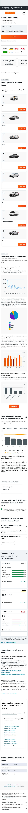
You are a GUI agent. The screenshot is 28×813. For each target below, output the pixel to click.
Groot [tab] (15, 428)
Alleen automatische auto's (9, 41)
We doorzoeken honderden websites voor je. (12, 805)
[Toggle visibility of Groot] (11, 327)
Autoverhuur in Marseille (10, 741)
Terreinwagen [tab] (23, 428)
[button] (26, 8)
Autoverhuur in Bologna (10, 728)
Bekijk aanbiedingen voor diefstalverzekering (13, 674)
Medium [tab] (9, 428)
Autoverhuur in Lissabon (10, 737)
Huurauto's (17, 784)
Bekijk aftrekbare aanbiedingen (9, 693)
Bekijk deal (22, 109)
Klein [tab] (3, 428)
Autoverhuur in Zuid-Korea (9, 786)
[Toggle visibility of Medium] (11, 325)
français (18, 9)
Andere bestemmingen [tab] (9, 713)
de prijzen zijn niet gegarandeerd (9, 797)
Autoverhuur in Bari (9, 724)
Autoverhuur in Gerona (9, 735)
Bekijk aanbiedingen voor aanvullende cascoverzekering (11, 671)
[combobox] (7, 20)
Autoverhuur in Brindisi (9, 732)
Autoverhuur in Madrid (9, 739)
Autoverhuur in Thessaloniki (11, 743)
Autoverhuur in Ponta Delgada (11, 726)
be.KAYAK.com (10, 784)
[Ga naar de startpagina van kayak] (10, 13)
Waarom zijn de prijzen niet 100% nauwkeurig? (11, 808)
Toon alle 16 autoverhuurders (8, 642)
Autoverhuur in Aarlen (9, 745)
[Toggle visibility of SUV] (11, 329)
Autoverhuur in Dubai (9, 730)
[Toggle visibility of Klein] (11, 323)
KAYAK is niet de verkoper (9, 802)
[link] (14, 406)
